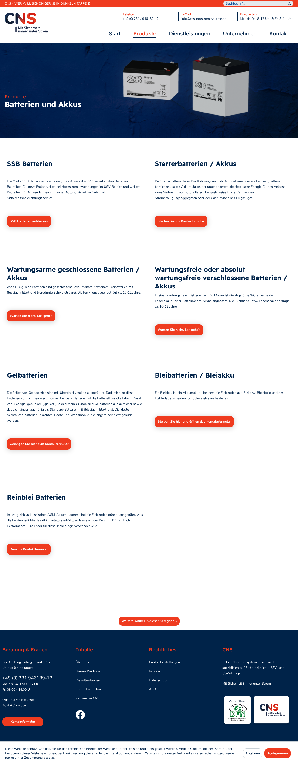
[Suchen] (289, 3)
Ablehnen (252, 753)
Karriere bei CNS (87, 698)
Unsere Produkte (88, 671)
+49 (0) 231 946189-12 (27, 678)
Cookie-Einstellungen (164, 662)
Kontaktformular (22, 721)
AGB (152, 689)
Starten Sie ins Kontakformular (181, 221)
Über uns (82, 662)
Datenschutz (158, 680)
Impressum (157, 671)
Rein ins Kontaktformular (29, 549)
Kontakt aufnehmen (90, 689)
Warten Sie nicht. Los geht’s (31, 316)
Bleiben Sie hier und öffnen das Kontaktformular (194, 421)
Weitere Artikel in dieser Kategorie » (149, 621)
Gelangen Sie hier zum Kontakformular (39, 444)
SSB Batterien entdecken (29, 221)
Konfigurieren (277, 753)
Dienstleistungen (88, 680)
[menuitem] (258, 3)
